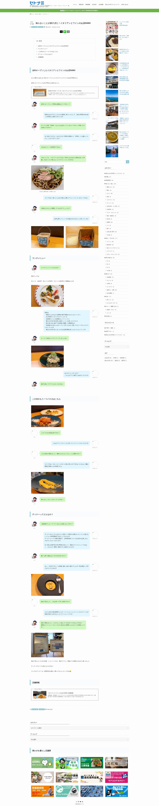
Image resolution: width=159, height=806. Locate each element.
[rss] (82, 801)
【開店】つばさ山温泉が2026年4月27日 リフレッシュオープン (124, 120)
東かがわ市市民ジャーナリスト (115, 173)
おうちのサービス (112, 303)
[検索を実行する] (127, 161)
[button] (61, 31)
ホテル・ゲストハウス (113, 254)
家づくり (110, 300)
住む (108, 296)
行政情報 (110, 277)
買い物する (110, 257)
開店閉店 (109, 180)
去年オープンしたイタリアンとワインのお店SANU (53, 46)
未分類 (109, 316)
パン (109, 225)
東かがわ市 (48, 27)
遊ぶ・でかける (111, 238)
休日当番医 (110, 293)
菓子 (109, 228)
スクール (110, 280)
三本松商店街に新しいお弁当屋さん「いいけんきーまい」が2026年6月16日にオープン (124, 66)
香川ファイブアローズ (113, 248)
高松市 (117, 360)
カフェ (109, 193)
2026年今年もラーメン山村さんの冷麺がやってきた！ (124, 51)
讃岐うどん (111, 187)
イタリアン (41, 27)
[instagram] (78, 801)
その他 (109, 235)
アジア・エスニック (112, 212)
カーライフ (110, 286)
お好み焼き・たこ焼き (113, 206)
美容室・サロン (111, 309)
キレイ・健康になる (112, 306)
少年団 (109, 283)
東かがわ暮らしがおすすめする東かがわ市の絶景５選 (124, 92)
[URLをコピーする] (68, 31)
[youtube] (80, 801)
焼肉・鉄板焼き (111, 216)
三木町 (115, 358)
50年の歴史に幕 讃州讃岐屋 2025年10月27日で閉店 (124, 78)
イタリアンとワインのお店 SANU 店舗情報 (60, 693)
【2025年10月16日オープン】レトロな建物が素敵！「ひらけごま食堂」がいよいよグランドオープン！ (124, 109)
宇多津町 (123, 358)
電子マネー (110, 331)
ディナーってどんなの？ (45, 54)
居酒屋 (109, 222)
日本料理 (110, 209)
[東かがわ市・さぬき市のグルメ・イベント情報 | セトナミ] (37, 3)
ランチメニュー (42, 49)
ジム (109, 313)
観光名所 (110, 244)
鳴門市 (124, 360)
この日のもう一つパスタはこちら (48, 51)
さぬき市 (108, 358)
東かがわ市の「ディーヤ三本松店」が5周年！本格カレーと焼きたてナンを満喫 (124, 135)
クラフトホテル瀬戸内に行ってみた (124, 146)
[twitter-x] (76, 801)
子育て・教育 (110, 328)
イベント (110, 241)
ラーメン (110, 203)
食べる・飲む (34, 27)
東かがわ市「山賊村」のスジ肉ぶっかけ (124, 37)
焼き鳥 (109, 219)
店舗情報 (40, 57)
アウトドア (110, 251)
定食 (109, 196)
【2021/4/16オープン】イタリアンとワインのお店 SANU (65, 91)
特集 (108, 177)
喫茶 (109, 190)
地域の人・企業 (112, 290)
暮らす (109, 274)
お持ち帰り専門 (112, 231)
